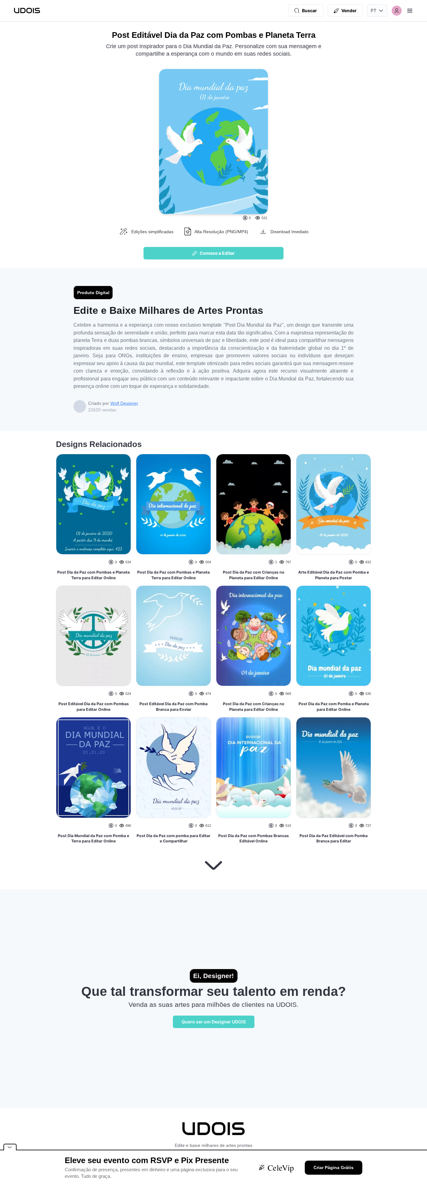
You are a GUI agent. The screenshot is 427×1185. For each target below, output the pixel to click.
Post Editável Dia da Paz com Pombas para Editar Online (93, 706)
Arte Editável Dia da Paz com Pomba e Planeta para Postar (333, 575)
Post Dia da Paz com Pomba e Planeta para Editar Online (334, 706)
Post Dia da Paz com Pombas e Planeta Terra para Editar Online (93, 575)
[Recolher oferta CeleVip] (10, 1147)
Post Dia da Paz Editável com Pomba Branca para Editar (333, 838)
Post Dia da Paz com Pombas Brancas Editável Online (253, 838)
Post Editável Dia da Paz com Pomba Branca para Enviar (173, 706)
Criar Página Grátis (334, 1167)
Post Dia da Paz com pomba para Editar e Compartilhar (173, 838)
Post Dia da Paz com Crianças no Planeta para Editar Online (253, 575)
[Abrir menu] (410, 10)
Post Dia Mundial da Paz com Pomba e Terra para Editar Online (93, 838)
